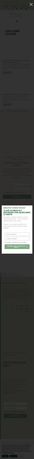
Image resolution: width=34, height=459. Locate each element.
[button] (31, 4)
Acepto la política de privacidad (16, 242)
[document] (17, 229)
